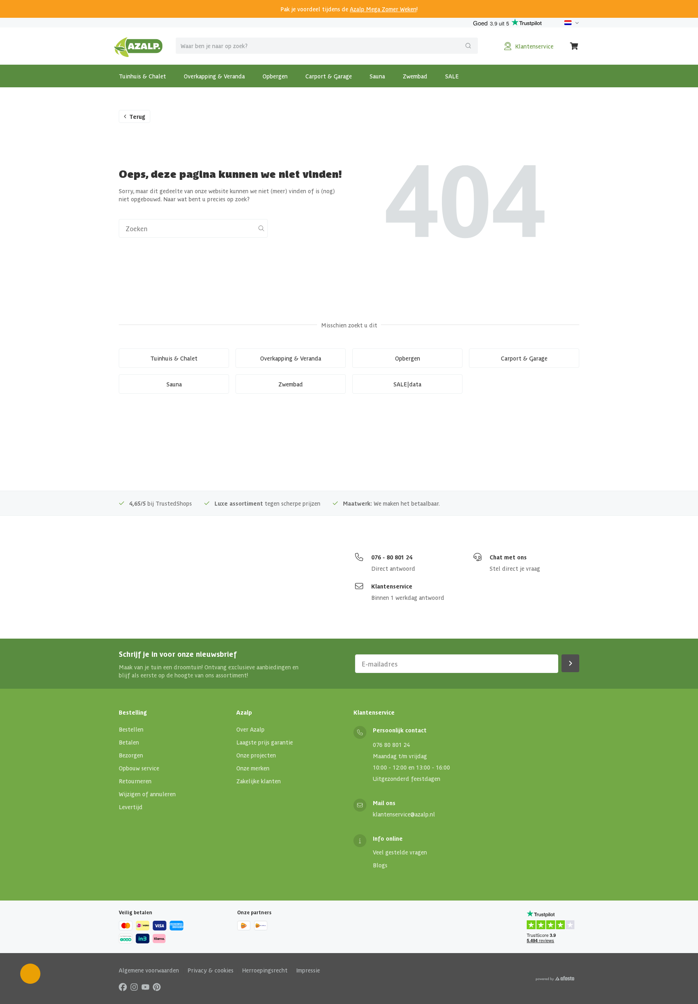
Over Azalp (250, 729)
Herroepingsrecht (265, 970)
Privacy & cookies (210, 970)
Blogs (380, 865)
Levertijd (131, 807)
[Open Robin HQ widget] (30, 974)
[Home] (138, 46)
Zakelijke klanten (258, 781)
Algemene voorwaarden (149, 970)
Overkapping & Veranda (214, 76)
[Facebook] (123, 986)
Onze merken (252, 768)
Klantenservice (391, 586)
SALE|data (407, 384)
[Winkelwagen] (574, 46)
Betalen (129, 742)
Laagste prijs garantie (264, 742)
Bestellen (131, 729)
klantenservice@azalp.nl (404, 814)
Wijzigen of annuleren (147, 794)
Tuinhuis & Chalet (142, 76)
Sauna (377, 76)
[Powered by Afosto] (555, 978)
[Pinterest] (157, 986)
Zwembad (415, 76)
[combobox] (327, 46)
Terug (137, 116)
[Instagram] (134, 986)
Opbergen (275, 76)
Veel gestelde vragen (400, 852)
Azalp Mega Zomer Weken (383, 9)
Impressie (308, 970)
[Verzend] (468, 46)
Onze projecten (256, 755)
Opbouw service (139, 768)
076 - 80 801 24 (391, 557)
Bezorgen (131, 755)
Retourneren (135, 781)
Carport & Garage (328, 76)
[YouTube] (145, 986)
